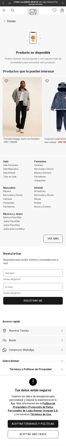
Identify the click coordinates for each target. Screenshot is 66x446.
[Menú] (4, 10)
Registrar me (33, 300)
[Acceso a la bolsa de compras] (62, 10)
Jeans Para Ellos (11, 225)
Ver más (53, 238)
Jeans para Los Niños (14, 229)
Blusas (37, 199)
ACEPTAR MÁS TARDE (33, 434)
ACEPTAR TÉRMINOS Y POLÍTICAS (33, 423)
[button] (4, 21)
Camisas (7, 199)
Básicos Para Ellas (12, 217)
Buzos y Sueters (42, 206)
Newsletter (12, 254)
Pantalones (40, 176)
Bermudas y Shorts (44, 169)
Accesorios (39, 191)
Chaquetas (39, 180)
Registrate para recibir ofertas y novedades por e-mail (31, 261)
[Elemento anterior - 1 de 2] (3, 3)
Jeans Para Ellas (11, 221)
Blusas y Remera (42, 173)
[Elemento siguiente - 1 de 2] (63, 3)
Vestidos (38, 165)
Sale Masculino (10, 169)
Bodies (37, 203)
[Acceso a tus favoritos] (54, 10)
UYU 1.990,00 (50, 142)
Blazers (7, 191)
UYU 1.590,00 (10, 142)
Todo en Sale (9, 176)
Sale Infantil (9, 173)
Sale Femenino (10, 165)
